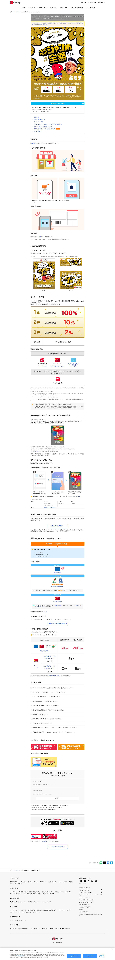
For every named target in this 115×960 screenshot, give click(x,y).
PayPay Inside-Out (65, 928)
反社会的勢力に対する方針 (85, 907)
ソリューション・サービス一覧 (18, 910)
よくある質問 (37, 131)
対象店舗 (36, 117)
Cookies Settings (101, 956)
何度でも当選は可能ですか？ (40, 714)
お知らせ (83, 2)
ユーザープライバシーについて (86, 899)
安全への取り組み (53, 881)
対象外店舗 (33, 143)
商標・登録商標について (84, 890)
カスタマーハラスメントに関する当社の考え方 (89, 915)
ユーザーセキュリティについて (86, 902)
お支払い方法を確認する (57, 525)
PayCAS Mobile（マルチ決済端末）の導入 (29, 891)
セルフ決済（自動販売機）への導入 (32, 893)
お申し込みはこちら (57, 366)
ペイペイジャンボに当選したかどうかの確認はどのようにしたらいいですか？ (53, 688)
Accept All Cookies (74, 956)
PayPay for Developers (48, 893)
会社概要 (100, 2)
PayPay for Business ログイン (17, 902)
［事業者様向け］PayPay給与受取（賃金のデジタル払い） (42, 910)
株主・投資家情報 (22, 928)
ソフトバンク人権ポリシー (85, 892)
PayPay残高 (44, 651)
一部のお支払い (35, 451)
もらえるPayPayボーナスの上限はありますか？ (45, 701)
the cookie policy (19, 955)
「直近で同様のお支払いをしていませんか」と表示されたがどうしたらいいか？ (54, 732)
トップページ (13, 891)
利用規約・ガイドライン (84, 887)
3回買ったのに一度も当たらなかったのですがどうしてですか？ (49, 692)
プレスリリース (35, 928)
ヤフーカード (36, 666)
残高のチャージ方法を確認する (57, 623)
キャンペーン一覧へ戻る (58, 846)
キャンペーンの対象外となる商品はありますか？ (46, 705)
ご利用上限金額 (57, 605)
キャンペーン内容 (38, 121)
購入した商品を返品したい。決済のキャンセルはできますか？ (49, 710)
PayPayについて (14, 881)
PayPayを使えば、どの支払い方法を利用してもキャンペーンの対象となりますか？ (55, 727)
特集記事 (20, 883)
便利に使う (31, 7)
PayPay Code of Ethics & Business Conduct (89, 895)
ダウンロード (76, 496)
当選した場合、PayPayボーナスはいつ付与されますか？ (48, 718)
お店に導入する (92, 2)
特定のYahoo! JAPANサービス (50, 507)
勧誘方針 (81, 909)
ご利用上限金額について (54, 675)
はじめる (22, 7)
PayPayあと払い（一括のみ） (73, 365)
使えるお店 (54, 7)
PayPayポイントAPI (15, 912)
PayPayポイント (43, 7)
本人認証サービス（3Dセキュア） (50, 657)
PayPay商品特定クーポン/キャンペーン (32, 912)
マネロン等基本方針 (83, 912)
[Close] (112, 950)
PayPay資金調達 (47, 902)
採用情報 (44, 928)
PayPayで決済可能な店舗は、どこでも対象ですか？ (46, 696)
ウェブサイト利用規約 (84, 904)
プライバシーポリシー (84, 897)
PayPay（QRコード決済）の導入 (50, 891)
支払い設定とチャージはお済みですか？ (44, 128)
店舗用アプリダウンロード (34, 902)
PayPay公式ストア (46, 841)
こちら (39, 236)
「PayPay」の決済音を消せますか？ (42, 723)
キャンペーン (64, 7)
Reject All (90, 956)
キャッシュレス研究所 (65, 891)
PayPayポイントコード (64, 910)
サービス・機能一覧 (77, 7)
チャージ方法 (42, 366)
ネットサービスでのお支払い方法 (43, 126)
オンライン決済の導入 (15, 893)
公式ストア (13, 883)
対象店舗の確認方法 (39, 119)
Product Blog (53, 928)
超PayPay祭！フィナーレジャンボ (56, 19)
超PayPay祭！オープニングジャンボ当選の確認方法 (48, 124)
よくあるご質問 (90, 7)
